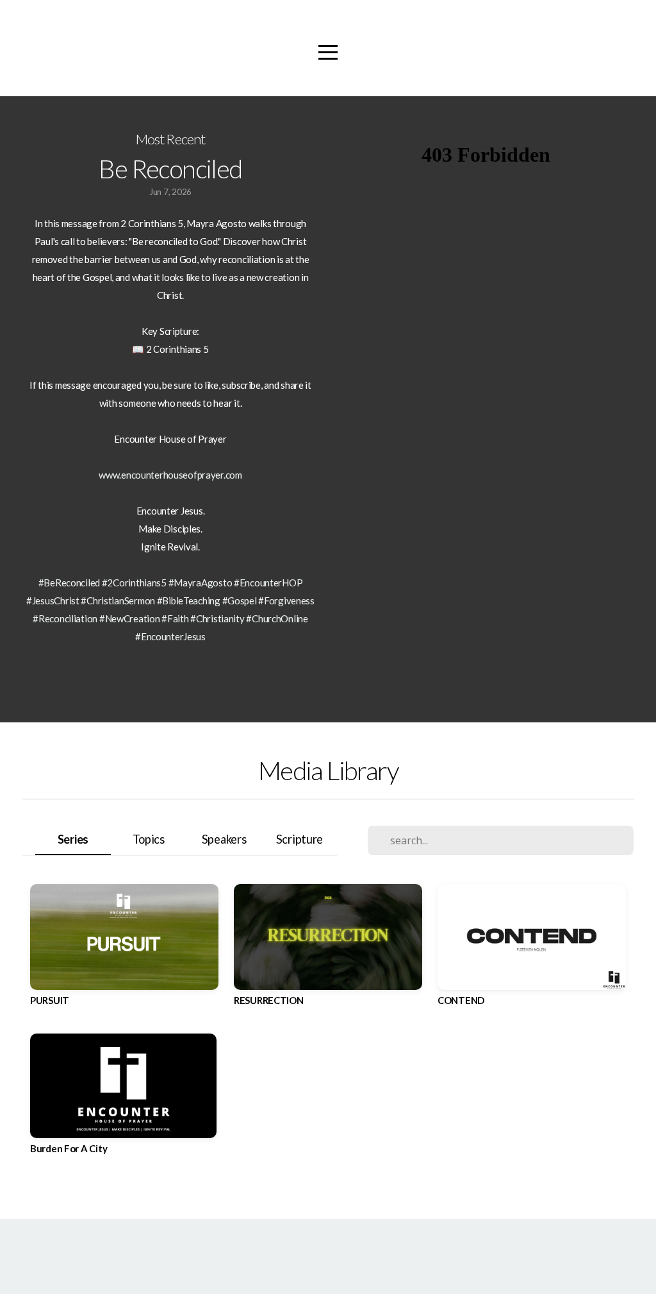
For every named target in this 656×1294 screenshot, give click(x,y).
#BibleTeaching (188, 600)
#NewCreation (129, 618)
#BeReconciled (69, 582)
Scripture (299, 839)
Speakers (224, 839)
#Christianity (217, 618)
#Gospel (239, 600)
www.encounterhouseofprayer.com (170, 475)
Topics (149, 839)
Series (73, 839)
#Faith (174, 618)
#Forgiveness (286, 600)
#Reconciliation (65, 618)
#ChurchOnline (277, 618)
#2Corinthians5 (134, 582)
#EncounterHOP (268, 582)
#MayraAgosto (200, 582)
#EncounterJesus (170, 636)
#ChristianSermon (118, 600)
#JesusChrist (52, 600)
